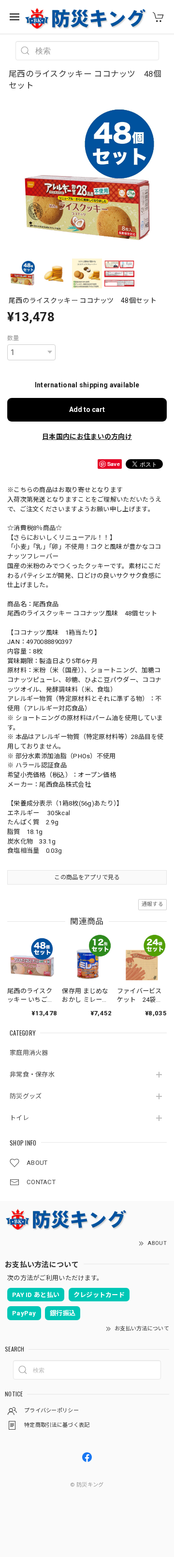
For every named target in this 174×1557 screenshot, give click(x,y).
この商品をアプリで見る (86, 877)
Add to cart (87, 409)
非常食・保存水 (32, 1074)
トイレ (19, 1117)
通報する (152, 904)
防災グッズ (26, 1096)
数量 (13, 338)
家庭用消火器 (29, 1052)
